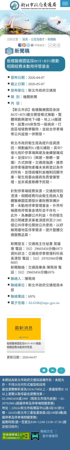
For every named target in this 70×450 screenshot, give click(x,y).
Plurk (23, 45)
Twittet (28, 45)
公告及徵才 (38, 39)
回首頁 (44, 370)
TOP (61, 370)
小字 (50, 45)
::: (6, 39)
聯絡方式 (46, 431)
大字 (58, 45)
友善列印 (32, 45)
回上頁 (52, 370)
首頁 (25, 39)
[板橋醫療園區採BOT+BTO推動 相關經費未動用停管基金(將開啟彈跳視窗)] (24, 328)
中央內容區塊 (62, 45)
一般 (54, 45)
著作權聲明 (50, 436)
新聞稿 (52, 39)
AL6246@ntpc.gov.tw (44, 303)
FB (19, 45)
